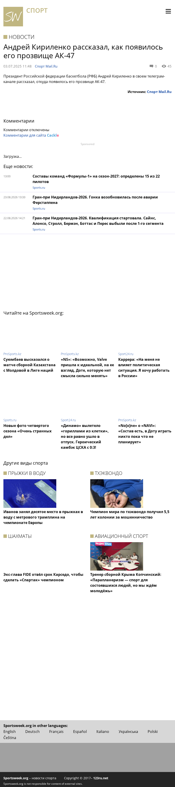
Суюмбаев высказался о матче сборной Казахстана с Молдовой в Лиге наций (29, 365)
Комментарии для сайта (31, 135)
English (9, 731)
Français (56, 731)
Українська (128, 731)
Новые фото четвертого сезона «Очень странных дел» (27, 431)
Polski (153, 731)
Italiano (102, 731)
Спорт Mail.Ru (46, 66)
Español (80, 731)
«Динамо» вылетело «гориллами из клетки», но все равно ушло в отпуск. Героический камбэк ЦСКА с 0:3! (85, 436)
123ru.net (100, 778)
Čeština (9, 737)
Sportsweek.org (15, 778)
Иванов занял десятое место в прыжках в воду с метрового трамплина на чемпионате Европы (43, 517)
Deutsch (32, 731)
